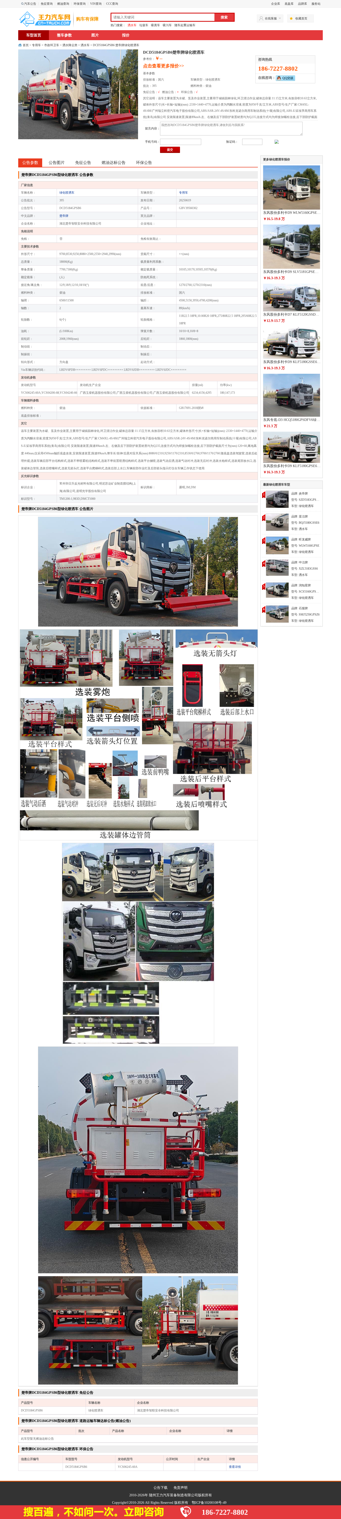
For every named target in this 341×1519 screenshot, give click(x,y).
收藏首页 (301, 18)
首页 (26, 45)
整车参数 (64, 35)
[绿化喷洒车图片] (138, 571)
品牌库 (302, 3)
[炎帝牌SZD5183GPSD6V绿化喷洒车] (277, 499)
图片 (95, 35)
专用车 (36, 45)
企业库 (275, 3)
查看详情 (235, 1467)
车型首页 (33, 35)
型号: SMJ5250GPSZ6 (305, 614)
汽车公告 (30, 3)
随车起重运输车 (184, 25)
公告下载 (161, 1488)
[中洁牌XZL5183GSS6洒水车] (277, 567)
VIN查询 (96, 3)
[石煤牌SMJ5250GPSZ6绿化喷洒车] (277, 613)
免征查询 (47, 3)
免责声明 (180, 1488)
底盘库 (289, 3)
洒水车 (132, 25)
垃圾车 (143, 25)
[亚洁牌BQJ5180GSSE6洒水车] (277, 521)
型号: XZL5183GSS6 (304, 568)
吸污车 (167, 25)
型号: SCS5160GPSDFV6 (307, 591)
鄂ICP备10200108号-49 (209, 1503)
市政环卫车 (51, 45)
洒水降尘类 (69, 45)
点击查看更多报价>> (163, 65)
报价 (126, 35)
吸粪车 (155, 25)
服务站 (316, 3)
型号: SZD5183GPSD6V (306, 500)
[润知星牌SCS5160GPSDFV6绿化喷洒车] (277, 589)
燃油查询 (63, 3)
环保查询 (80, 3)
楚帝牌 (63, 216)
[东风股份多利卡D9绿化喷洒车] (277, 545)
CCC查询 (112, 3)
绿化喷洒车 (66, 192)
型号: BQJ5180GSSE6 (305, 522)
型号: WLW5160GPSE (305, 545)
